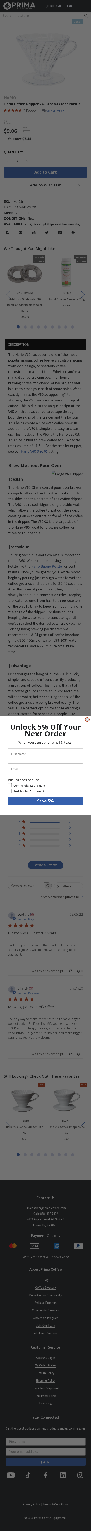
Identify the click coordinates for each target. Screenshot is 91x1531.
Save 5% (45, 801)
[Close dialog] (87, 720)
